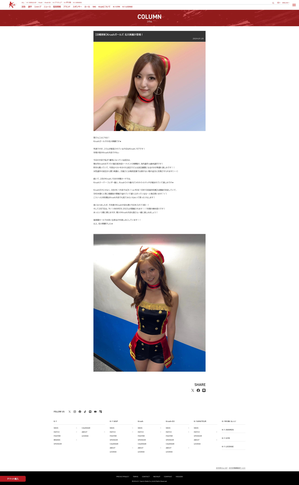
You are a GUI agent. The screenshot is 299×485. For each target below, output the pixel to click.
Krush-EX (48, 2)
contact (146, 476)
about (84, 432)
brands (57, 440)
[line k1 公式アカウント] (90, 412)
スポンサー (77, 7)
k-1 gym (226, 438)
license (85, 436)
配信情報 (57, 7)
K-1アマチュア (57, 2)
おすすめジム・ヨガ (221, 468)
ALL (23, 2)
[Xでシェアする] (193, 390)
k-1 (229, 421)
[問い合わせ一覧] (278, 3)
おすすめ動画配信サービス (237, 468)
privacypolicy (122, 476)
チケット (13, 479)
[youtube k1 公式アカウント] (95, 412)
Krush (40, 2)
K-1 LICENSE (128, 7)
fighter (57, 436)
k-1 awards (228, 430)
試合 (23, 7)
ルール (87, 7)
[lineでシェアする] (204, 390)
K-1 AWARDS (77, 2)
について (104, 7)
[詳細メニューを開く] (294, 5)
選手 (30, 7)
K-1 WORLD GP (31, 2)
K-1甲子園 (67, 2)
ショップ (37, 7)
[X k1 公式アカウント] (70, 412)
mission (179, 476)
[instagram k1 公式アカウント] (75, 412)
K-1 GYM (116, 7)
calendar (86, 428)
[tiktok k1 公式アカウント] (85, 412)
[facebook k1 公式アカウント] (80, 412)
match (56, 432)
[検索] (274, 3)
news (56, 428)
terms (135, 476)
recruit (156, 476)
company (168, 476)
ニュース (47, 7)
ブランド (66, 7)
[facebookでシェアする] (198, 390)
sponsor (58, 444)
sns (94, 7)
